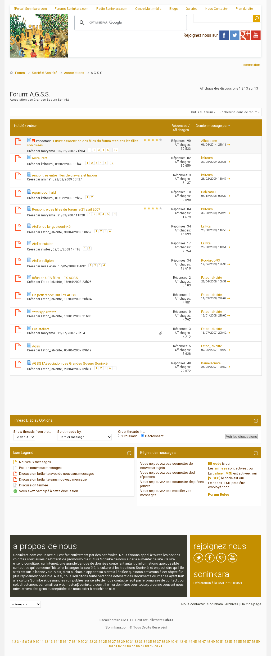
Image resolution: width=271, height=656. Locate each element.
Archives (231, 604)
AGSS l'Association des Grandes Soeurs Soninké (69, 363)
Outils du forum (202, 112)
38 (163, 642)
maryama (48, 151)
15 (60, 642)
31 (132, 642)
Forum (20, 73)
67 (142, 646)
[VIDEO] (214, 478)
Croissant (129, 436)
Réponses (179, 126)
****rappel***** (44, 312)
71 (160, 646)
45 (195, 642)
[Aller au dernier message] (228, 144)
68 (147, 646)
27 (114, 642)
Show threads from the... (32, 432)
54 (235, 642)
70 (156, 646)
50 (217, 642)
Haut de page (251, 604)
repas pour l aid (44, 192)
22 (91, 642)
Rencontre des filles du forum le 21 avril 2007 (66, 209)
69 (151, 646)
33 (141, 642)
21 (87, 642)
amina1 (47, 179)
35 (150, 642)
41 (177, 642)
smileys (220, 468)
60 (111, 646)
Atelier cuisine (42, 244)
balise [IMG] (222, 473)
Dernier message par (212, 126)
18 (73, 642)
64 (129, 646)
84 (189, 209)
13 (51, 642)
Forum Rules (218, 494)
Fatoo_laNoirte (51, 232)
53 (231, 642)
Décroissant (154, 436)
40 (172, 642)
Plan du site (244, 9)
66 (138, 646)
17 (189, 243)
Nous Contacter (216, 9)
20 (82, 642)
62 (120, 646)
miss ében (49, 266)
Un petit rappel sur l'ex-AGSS (54, 295)
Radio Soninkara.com (111, 9)
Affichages (181, 130)
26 (109, 642)
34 (189, 226)
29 (123, 642)
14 (55, 642)
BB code (214, 464)
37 (159, 642)
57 (249, 642)
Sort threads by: (69, 432)
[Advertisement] (164, 53)
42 (181, 642)
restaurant (39, 158)
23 (96, 642)
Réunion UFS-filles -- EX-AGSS (55, 278)
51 (222, 642)
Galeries (191, 9)
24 (100, 642)
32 (136, 642)
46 (199, 642)
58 (253, 642)
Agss (36, 346)
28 (118, 642)
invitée (46, 249)
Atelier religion (43, 261)
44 (190, 642)
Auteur (32, 126)
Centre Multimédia (148, 9)
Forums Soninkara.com (71, 9)
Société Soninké (44, 73)
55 (240, 642)
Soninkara (215, 604)
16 (64, 642)
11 (42, 642)
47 (204, 642)
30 (127, 642)
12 (46, 642)
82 (189, 158)
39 (168, 642)
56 (244, 642)
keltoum (47, 164)
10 (115, 150)
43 (186, 642)
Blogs (173, 9)
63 (124, 646)
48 (189, 363)
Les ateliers (40, 329)
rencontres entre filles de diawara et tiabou (64, 175)
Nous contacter (193, 604)
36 (154, 642)
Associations (74, 73)
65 (133, 646)
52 (226, 642)
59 (258, 642)
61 (115, 646)
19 (78, 642)
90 (189, 141)
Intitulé (19, 126)
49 (213, 642)
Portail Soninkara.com (31, 9)
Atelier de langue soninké (51, 227)
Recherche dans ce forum (239, 112)
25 (105, 642)
